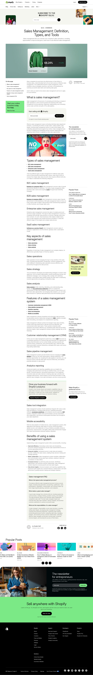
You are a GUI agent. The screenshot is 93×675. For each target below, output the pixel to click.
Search (84, 6)
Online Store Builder (38, 657)
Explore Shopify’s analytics (37, 397)
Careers (36, 633)
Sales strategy (32, 245)
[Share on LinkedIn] (65, 528)
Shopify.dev (65, 631)
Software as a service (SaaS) (35, 228)
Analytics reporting (33, 309)
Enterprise (40, 2)
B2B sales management (34, 166)
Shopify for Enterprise (82, 636)
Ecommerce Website (39, 661)
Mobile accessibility (33, 313)
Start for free (82, 2)
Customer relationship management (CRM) (39, 305)
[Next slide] (50, 563)
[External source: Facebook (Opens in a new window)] (65, 671)
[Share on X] (62, 528)
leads (48, 189)
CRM (54, 318)
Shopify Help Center (53, 633)
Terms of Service (24, 671)
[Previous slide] (43, 563)
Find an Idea (13, 6)
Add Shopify (73, 397)
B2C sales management (34, 164)
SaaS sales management (35, 170)
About (35, 631)
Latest (32, 6)
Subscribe (83, 585)
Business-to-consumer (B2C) (35, 186)
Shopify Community (53, 640)
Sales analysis (32, 247)
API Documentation (67, 633)
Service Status (37, 647)
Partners (36, 640)
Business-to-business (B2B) (34, 199)
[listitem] (46, 551)
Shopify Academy (52, 638)
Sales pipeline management (35, 307)
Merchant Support (52, 631)
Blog (7, 6)
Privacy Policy (72, 146)
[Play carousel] (46, 563)
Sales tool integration (34, 311)
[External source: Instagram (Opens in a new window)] (76, 671)
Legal (35, 645)
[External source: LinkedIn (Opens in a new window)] (83, 671)
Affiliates (36, 642)
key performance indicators (40, 288)
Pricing (33, 2)
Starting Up (20, 6)
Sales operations (32, 243)
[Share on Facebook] (58, 528)
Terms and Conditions (79, 145)
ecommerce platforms (38, 412)
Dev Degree (65, 636)
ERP (64, 412)
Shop (78, 631)
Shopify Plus (80, 633)
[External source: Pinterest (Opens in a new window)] (86, 671)
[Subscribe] (58, 19)
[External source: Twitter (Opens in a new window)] (69, 671)
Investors (36, 636)
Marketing (27, 6)
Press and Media (38, 638)
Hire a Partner (51, 636)
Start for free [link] (59, 115)
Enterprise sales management (36, 168)
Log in (74, 2)
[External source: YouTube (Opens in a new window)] (72, 671)
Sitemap (42, 671)
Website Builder (37, 659)
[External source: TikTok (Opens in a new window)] (79, 671)
